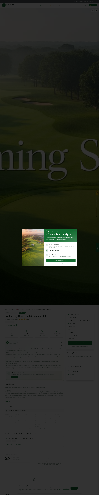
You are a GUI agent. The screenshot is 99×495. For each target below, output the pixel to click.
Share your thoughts (66, 263)
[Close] (75, 230)
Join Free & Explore (59, 260)
